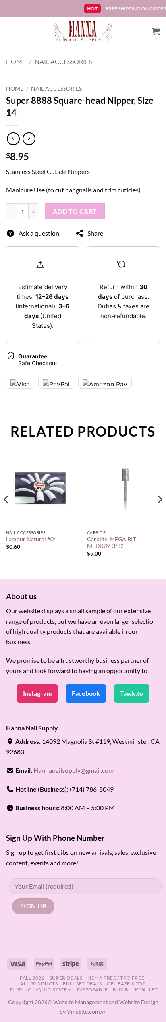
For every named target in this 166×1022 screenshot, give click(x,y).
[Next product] (13, 138)
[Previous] (6, 515)
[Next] (159, 515)
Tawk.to (131, 693)
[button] (156, 31)
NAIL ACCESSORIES (63, 61)
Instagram (37, 693)
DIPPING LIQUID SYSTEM (41, 990)
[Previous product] (29, 138)
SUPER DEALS (66, 978)
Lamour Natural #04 (31, 539)
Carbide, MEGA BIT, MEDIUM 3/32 (112, 543)
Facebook (86, 693)
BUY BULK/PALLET (135, 990)
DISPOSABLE (92, 990)
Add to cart (75, 211)
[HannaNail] (83, 31)
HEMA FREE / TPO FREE (115, 978)
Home (16, 61)
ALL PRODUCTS (39, 984)
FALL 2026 (32, 978)
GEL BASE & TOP (126, 984)
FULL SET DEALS (82, 984)
